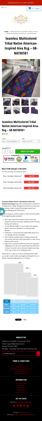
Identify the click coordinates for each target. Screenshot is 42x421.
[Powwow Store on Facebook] (17, 406)
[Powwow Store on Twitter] (14, 406)
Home (6, 31)
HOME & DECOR (21, 392)
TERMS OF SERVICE (21, 373)
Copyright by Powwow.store (26, 415)
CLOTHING (21, 385)
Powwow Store (24, 412)
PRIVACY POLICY (21, 371)
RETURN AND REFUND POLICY (21, 369)
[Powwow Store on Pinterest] (24, 406)
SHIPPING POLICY (21, 367)
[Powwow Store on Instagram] (20, 406)
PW (15, 415)
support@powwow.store (24, 402)
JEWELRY (21, 388)
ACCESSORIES (21, 390)
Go (38, 353)
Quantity (6, 148)
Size (23, 138)
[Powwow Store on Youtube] (28, 406)
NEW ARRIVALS (21, 383)
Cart (36, 8)
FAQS (21, 364)
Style (3, 138)
